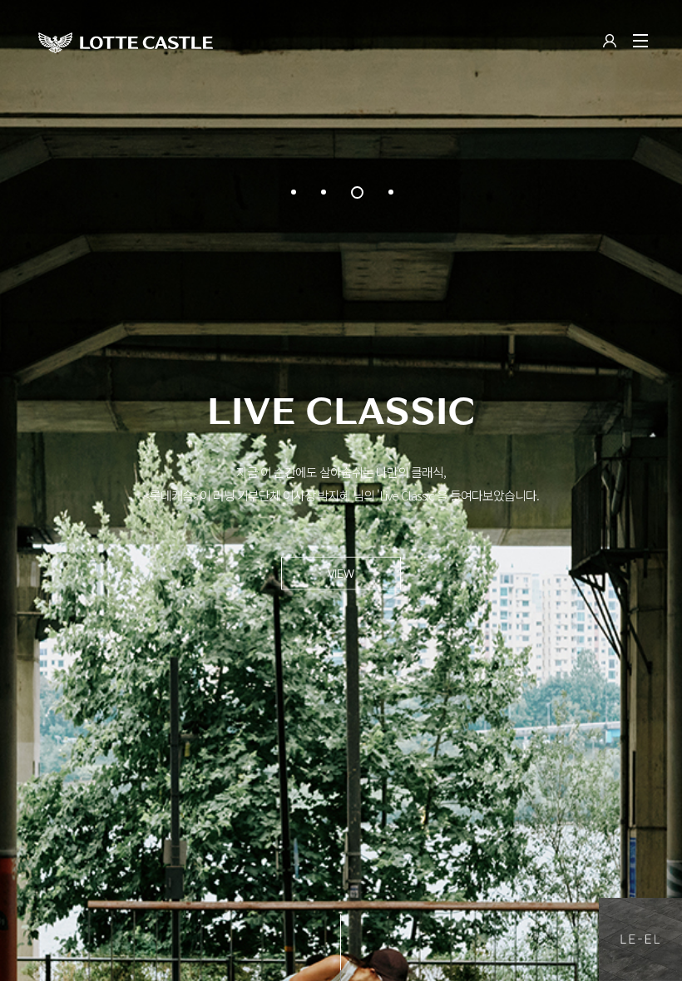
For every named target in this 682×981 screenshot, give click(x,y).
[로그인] (609, 42)
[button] (293, 192)
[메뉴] (640, 40)
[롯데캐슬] (125, 42)
